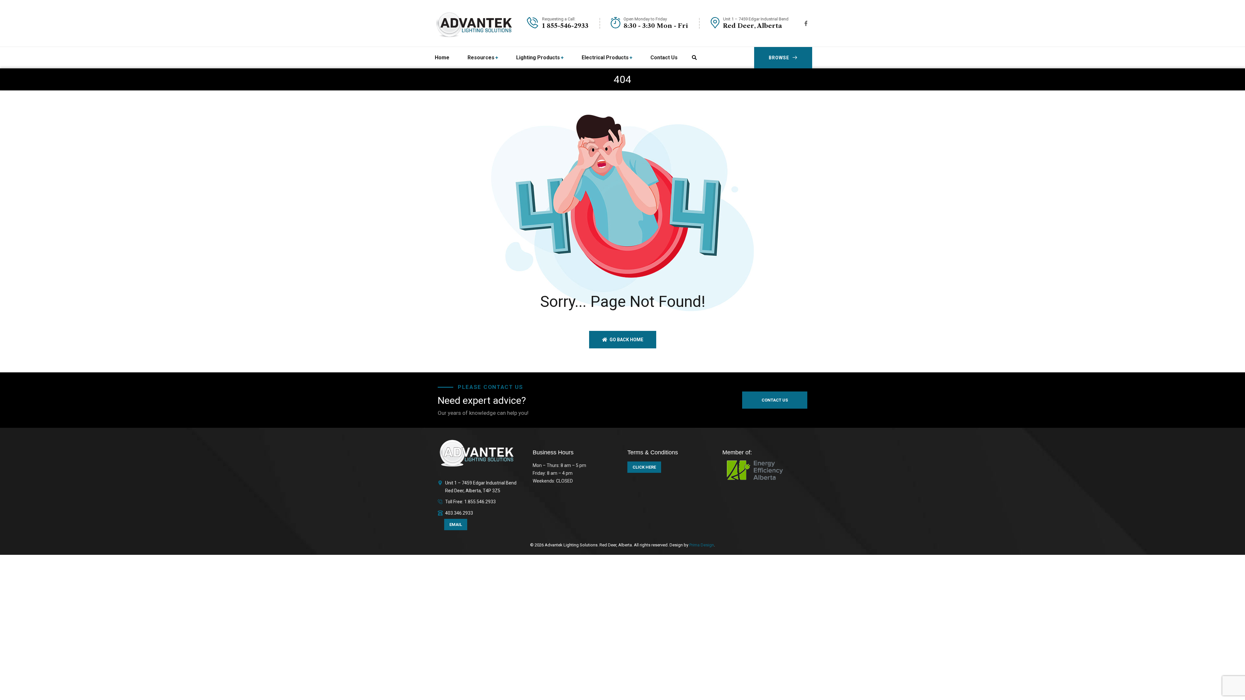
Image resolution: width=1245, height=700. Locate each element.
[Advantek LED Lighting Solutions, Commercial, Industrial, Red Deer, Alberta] (474, 23)
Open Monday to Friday (645, 19)
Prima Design (701, 544)
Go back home (626, 339)
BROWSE (779, 57)
